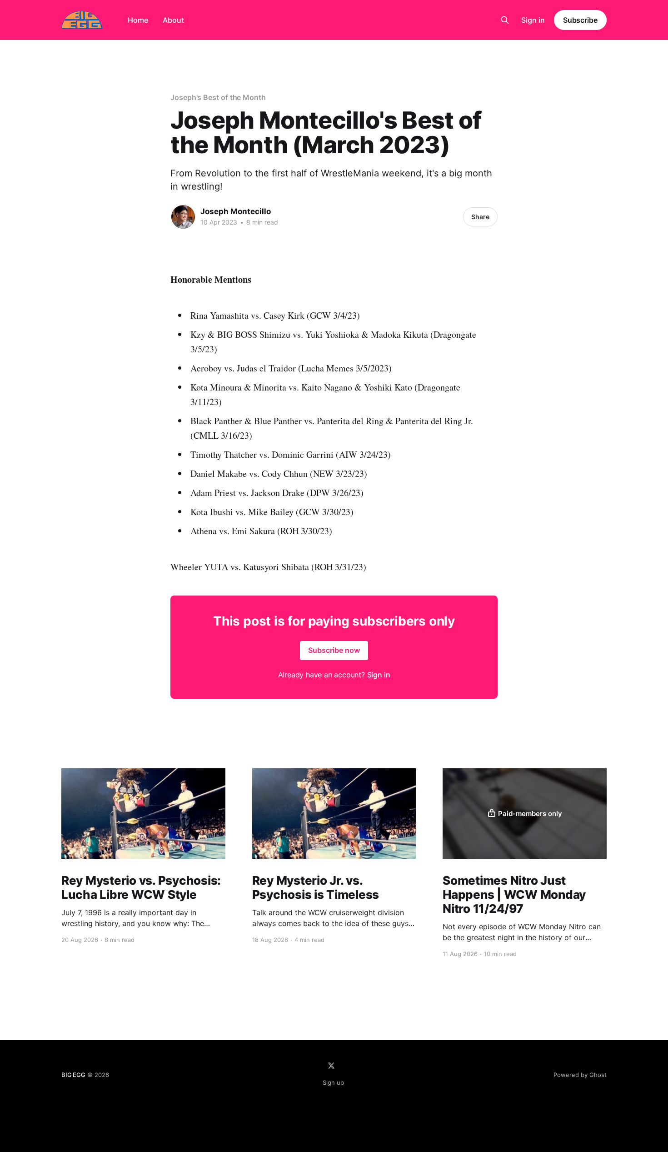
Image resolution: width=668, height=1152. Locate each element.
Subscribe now (334, 650)
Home (138, 20)
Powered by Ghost (580, 1074)
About (173, 20)
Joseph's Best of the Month (218, 97)
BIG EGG (73, 1074)
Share (480, 216)
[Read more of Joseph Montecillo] (183, 217)
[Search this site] (505, 20)
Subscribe (580, 20)
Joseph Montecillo (235, 211)
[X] (331, 1065)
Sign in (533, 20)
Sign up (333, 1082)
